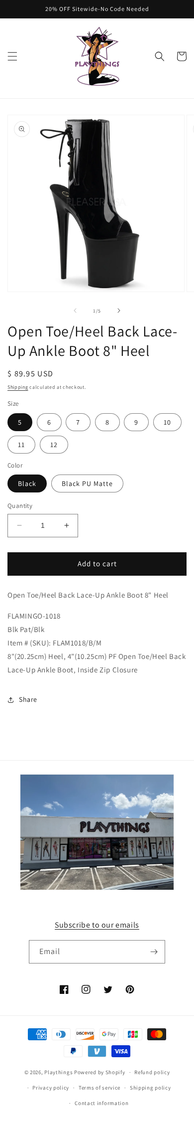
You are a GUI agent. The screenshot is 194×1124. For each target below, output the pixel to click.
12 (54, 444)
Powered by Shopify (99, 1072)
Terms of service (99, 1087)
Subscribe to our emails (97, 925)
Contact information (101, 1103)
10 (167, 422)
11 (21, 444)
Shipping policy (150, 1087)
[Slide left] (75, 310)
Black (27, 483)
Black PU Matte (87, 483)
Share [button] (28, 699)
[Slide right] (119, 310)
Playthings (58, 1072)
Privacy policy (50, 1087)
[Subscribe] (154, 951)
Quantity (19, 505)
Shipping (17, 387)
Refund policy (152, 1072)
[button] (12, 56)
